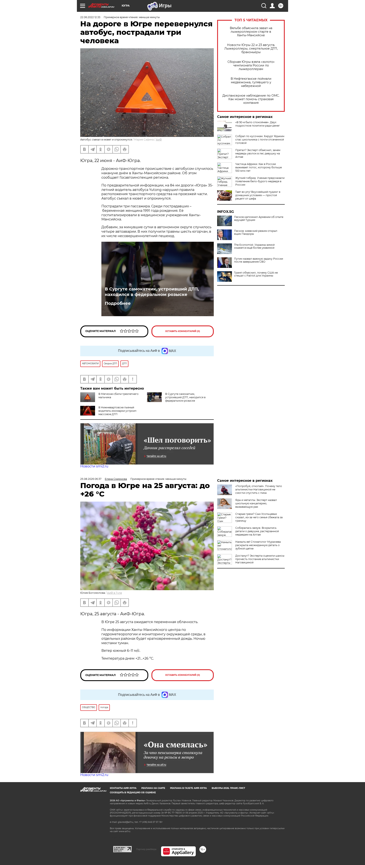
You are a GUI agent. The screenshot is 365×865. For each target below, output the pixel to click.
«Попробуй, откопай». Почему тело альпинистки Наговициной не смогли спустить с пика (258, 489)
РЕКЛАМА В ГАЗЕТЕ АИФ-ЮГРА (188, 788)
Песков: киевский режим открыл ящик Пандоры (255, 232)
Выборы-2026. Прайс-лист (228, 788)
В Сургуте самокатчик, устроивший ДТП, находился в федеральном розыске (152, 291)
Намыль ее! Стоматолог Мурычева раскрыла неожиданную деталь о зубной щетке (258, 545)
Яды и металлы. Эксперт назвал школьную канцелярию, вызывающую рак (256, 503)
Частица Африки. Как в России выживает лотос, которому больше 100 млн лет (258, 167)
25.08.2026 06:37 (90, 478)
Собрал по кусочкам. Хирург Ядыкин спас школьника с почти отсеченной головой (259, 139)
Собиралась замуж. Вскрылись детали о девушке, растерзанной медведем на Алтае (257, 531)
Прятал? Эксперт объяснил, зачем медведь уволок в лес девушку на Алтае (257, 153)
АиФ (159, 139)
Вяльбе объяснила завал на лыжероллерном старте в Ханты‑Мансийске (251, 31)
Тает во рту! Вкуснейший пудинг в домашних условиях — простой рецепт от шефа (257, 195)
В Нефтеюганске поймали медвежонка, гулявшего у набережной (251, 82)
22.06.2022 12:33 (90, 17)
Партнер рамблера (146, 849)
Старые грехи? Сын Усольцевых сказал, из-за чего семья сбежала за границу (259, 517)
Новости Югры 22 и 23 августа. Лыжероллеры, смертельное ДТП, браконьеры (251, 48)
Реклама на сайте (153, 788)
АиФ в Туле (114, 592)
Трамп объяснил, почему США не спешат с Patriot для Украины (256, 274)
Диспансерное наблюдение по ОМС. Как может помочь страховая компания (250, 99)
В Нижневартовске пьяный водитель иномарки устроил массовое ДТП (117, 411)
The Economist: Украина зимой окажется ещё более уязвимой (254, 246)
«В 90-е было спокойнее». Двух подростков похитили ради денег (257, 124)
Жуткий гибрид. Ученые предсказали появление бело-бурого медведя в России (260, 181)
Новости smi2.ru (94, 466)
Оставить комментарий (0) (182, 331)
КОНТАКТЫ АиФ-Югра (123, 788)
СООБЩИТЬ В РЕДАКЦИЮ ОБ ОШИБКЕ (133, 792)
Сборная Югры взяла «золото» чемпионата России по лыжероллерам (251, 65)
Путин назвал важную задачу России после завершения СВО (258, 260)
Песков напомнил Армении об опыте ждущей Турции (258, 218)
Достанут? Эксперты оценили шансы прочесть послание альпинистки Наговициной (259, 559)
